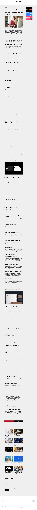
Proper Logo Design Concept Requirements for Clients (8, 454)
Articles (2, 501)
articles (6, 415)
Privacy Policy (33, 500)
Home (2, 500)
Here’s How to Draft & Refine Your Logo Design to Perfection (9, 435)
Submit (7, 490)
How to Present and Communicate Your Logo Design (17, 445)
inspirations (9, 415)
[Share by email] (18, 421)
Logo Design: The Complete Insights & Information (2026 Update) (18, 472)
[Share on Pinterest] (9, 421)
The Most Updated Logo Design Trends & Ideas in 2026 (8, 472)
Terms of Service (33, 501)
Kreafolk (6, 412)
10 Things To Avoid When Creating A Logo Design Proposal (8, 463)
